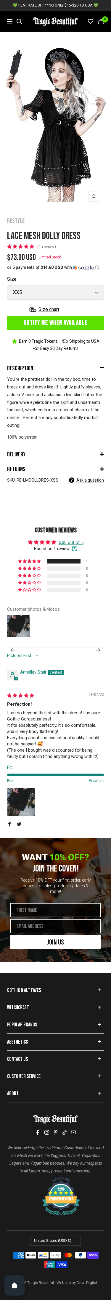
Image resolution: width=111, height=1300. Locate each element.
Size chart (48, 309)
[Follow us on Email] (73, 1132)
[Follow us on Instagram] (46, 1132)
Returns (16, 469)
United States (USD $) (52, 1240)
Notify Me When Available (56, 322)
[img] (20, 695)
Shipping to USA (84, 341)
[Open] (14, 1285)
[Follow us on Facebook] (37, 1132)
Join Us (55, 942)
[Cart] (101, 21)
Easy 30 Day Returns (59, 348)
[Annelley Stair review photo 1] (21, 802)
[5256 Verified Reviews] (55, 1180)
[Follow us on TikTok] (64, 1132)
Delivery (16, 454)
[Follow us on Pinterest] (55, 1132)
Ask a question (90, 480)
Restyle (16, 221)
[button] (21, 246)
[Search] (19, 21)
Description (20, 368)
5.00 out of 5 (71, 542)
